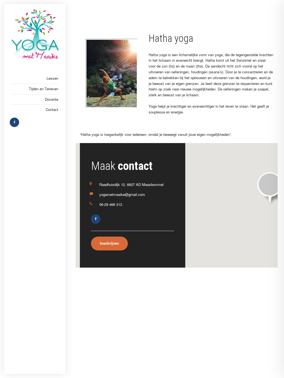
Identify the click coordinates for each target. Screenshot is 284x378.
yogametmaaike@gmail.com (122, 194)
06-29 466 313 (110, 204)
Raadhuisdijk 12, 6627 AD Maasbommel (131, 184)
